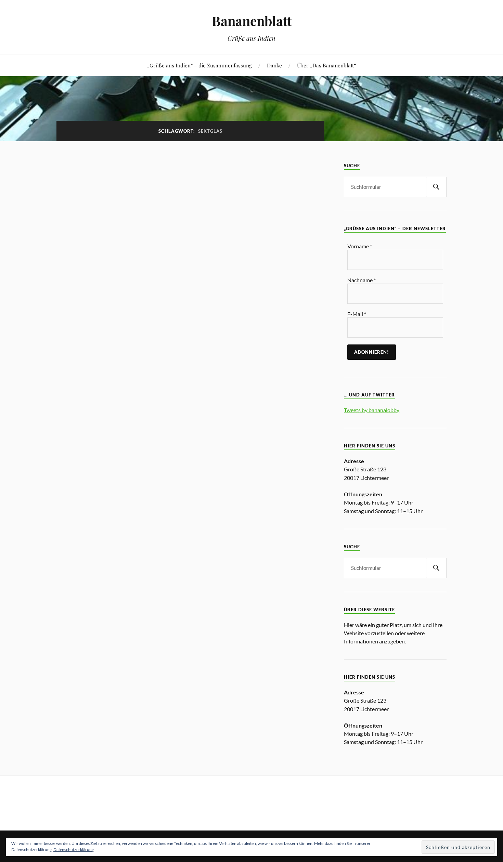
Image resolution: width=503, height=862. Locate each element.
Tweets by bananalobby (371, 410)
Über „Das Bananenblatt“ (326, 65)
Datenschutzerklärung (73, 849)
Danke (274, 65)
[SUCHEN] (436, 187)
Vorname (359, 246)
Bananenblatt (252, 20)
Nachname (361, 280)
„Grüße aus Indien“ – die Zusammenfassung (199, 65)
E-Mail (356, 314)
